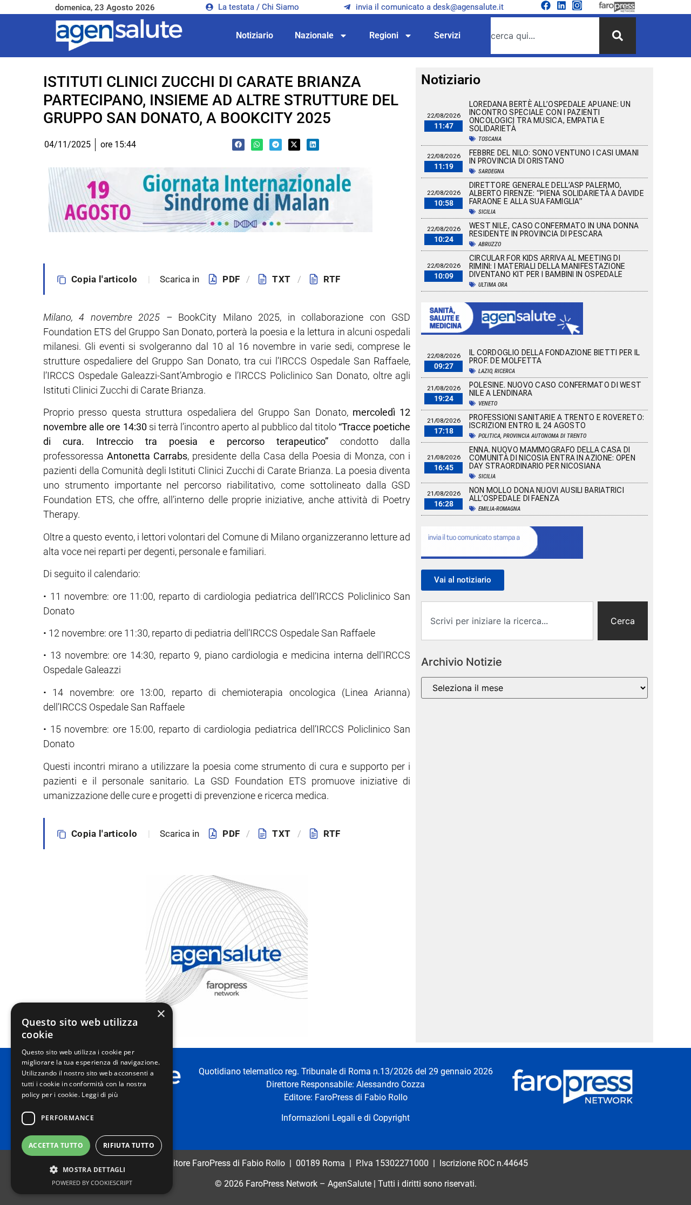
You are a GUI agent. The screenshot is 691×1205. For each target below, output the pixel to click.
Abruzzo (489, 244)
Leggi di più (100, 1094)
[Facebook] (546, 5)
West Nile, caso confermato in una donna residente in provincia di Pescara (554, 229)
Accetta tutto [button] (56, 1145)
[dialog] (92, 1098)
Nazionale (314, 35)
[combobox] (545, 35)
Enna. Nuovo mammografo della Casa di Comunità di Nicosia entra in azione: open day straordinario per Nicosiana (552, 457)
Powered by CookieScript (92, 1183)
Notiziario (254, 35)
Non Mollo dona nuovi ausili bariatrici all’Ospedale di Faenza (546, 494)
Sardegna (491, 171)
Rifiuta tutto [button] (128, 1145)
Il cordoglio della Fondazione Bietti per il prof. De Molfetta (554, 356)
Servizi (447, 35)
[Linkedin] (561, 5)
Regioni (383, 35)
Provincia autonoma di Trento (544, 435)
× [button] (161, 1014)
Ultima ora (492, 284)
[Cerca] (617, 35)
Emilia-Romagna (499, 508)
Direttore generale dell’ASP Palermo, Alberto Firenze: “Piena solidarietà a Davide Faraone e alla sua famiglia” (556, 193)
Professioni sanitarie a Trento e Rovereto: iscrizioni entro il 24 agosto (557, 421)
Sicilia (487, 211)
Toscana (490, 139)
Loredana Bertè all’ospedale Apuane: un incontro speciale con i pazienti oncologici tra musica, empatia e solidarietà (550, 116)
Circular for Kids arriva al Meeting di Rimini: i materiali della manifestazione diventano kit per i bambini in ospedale (547, 266)
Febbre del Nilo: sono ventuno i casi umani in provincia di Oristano (554, 156)
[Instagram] (577, 5)
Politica (489, 435)
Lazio (485, 371)
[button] (238, 145)
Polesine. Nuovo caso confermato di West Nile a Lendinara (555, 389)
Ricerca (504, 371)
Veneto (487, 403)
